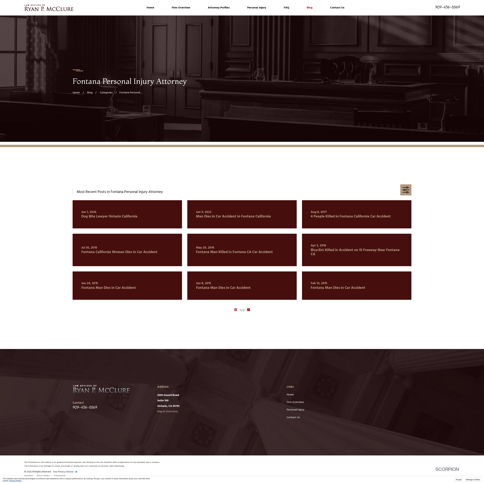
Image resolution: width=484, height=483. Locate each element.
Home (290, 395)
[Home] (48, 7)
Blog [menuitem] (309, 8)
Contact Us (293, 417)
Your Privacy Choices (63, 472)
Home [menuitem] (150, 8)
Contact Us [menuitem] (337, 8)
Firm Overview (295, 402)
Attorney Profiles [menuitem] (219, 8)
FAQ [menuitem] (286, 8)
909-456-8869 (447, 7)
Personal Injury (295, 410)
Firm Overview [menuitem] (181, 8)
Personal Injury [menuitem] (256, 8)
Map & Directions (167, 411)
